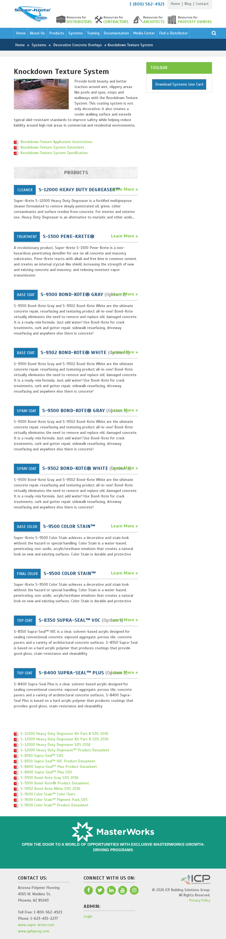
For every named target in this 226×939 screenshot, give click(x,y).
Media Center (144, 33)
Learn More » (124, 189)
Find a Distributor (173, 33)
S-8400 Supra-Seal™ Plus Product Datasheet (58, 766)
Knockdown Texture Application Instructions (56, 141)
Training (93, 33)
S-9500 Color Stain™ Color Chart (47, 794)
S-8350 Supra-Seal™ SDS (41, 755)
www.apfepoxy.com (33, 931)
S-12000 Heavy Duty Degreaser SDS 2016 (55, 744)
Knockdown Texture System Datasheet (52, 147)
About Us (37, 33)
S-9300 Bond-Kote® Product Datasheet (54, 783)
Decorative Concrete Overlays (77, 45)
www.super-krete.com (36, 924)
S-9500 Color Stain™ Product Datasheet (54, 805)
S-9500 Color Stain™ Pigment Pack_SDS (54, 799)
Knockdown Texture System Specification (54, 152)
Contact (202, 4)
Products (56, 33)
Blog (188, 4)
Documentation (116, 33)
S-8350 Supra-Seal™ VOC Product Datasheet (57, 761)
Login (88, 916)
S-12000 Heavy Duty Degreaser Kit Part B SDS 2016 (64, 739)
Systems (75, 33)
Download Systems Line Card (179, 84)
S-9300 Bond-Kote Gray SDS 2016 (49, 777)
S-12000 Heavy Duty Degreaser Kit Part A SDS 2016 (64, 733)
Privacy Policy (199, 900)
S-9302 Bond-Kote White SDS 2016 (50, 788)
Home (175, 4)
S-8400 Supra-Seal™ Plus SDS (46, 772)
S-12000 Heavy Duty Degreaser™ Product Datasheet (64, 750)
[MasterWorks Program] (113, 831)
